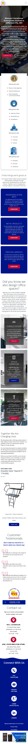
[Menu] (26, 3)
